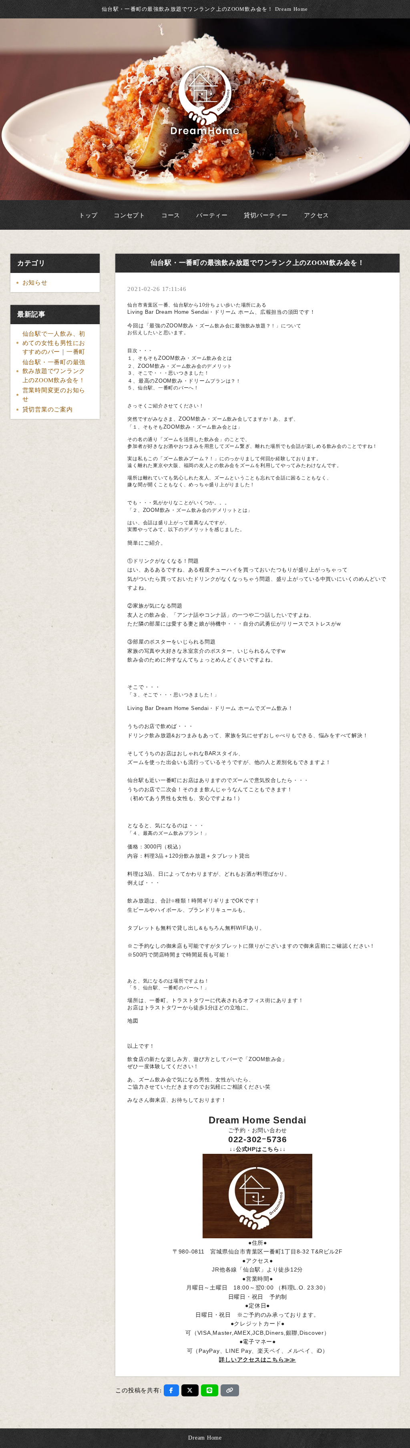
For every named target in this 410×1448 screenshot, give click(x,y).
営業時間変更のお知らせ (54, 395)
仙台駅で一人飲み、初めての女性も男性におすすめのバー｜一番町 (54, 343)
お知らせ (35, 282)
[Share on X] (190, 1390)
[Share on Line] (209, 1390)
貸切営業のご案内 (47, 409)
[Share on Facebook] (171, 1390)
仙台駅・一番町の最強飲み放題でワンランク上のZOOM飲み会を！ (54, 371)
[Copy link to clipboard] (230, 1390)
